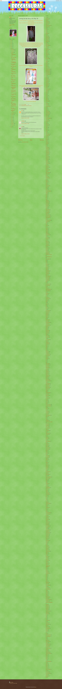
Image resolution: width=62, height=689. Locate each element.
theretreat (47, 598)
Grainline (47, 244)
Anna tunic (47, 26)
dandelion (47, 165)
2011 (11, 45)
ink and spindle (48, 290)
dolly (46, 183)
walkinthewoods (48, 644)
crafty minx (47, 151)
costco (46, 140)
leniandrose (47, 342)
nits (46, 417)
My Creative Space (13, 57)
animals (47, 24)
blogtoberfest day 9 (13, 92)
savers (46, 508)
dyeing (47, 193)
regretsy (47, 490)
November (12, 50)
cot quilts (47, 143)
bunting (47, 86)
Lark (46, 338)
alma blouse (47, 18)
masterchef (47, 371)
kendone (47, 317)
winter (47, 657)
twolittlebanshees (48, 636)
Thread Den (47, 605)
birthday (47, 63)
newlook (47, 413)
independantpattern (48, 289)
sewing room (47, 533)
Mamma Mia (47, 367)
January (12, 124)
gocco (46, 240)
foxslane (47, 228)
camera (47, 95)
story (46, 578)
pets (46, 454)
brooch (47, 82)
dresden (47, 187)
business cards (48, 89)
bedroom (47, 53)
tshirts (46, 625)
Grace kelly (47, 242)
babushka (47, 33)
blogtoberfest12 (48, 73)
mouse (47, 396)
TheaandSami (47, 596)
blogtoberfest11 (48, 71)
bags (46, 42)
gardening (47, 233)
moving (47, 400)
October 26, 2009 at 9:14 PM (25, 123)
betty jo (47, 57)
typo (46, 637)
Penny (46, 451)
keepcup (47, 315)
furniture (47, 230)
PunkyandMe (47, 474)
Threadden (47, 608)
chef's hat (47, 115)
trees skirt (47, 622)
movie (46, 399)
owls (46, 435)
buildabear (47, 85)
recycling (47, 486)
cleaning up (47, 124)
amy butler (47, 21)
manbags (47, 368)
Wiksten (47, 654)
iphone (47, 294)
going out (47, 241)
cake (46, 94)
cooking (47, 139)
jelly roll (47, 307)
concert (47, 136)
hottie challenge (48, 276)
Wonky (47, 658)
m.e (46, 360)
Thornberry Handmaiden (49, 602)
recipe (46, 484)
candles (47, 98)
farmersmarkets (48, 214)
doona (46, 184)
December (12, 49)
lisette (46, 350)
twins (46, 633)
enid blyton (47, 202)
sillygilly (47, 548)
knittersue (47, 326)
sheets (46, 539)
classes (47, 123)
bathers (47, 50)
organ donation (48, 433)
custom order (47, 163)
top (46, 616)
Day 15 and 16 (13, 75)
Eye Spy (47, 206)
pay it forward (48, 447)
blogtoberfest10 (48, 70)
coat (46, 131)
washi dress (47, 646)
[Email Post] (28, 104)
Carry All (47, 104)
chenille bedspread (48, 118)
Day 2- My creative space (13, 108)
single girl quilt (48, 551)
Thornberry (47, 600)
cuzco (46, 164)
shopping (47, 545)
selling (47, 520)
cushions (47, 161)
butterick (47, 90)
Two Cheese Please (48, 634)
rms (46, 498)
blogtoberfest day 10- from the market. (13, 88)
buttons (47, 91)
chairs (46, 108)
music (46, 403)
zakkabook (47, 675)
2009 (11, 48)
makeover (47, 366)
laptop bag (47, 335)
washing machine (48, 648)
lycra (46, 359)
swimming (47, 587)
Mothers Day (47, 395)
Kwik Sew (47, 333)
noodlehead (47, 420)
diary (46, 175)
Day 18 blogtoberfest (13, 71)
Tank (46, 590)
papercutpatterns (48, 441)
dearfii (47, 168)
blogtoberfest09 (23, 105)
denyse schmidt (48, 172)
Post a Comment (22, 135)
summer (47, 583)
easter (46, 196)
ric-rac (47, 495)
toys (46, 621)
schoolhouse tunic (48, 512)
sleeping (47, 557)
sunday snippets (48, 585)
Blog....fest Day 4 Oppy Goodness (13, 104)
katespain (47, 314)
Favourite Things (48, 216)
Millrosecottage (48, 387)
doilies (47, 180)
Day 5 (12, 102)
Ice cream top (47, 285)
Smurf (47, 561)
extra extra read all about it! (13, 100)
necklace (47, 408)
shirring (47, 541)
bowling (47, 78)
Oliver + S (47, 426)
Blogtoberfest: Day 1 (13, 111)
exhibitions (47, 205)
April (12, 120)
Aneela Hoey (47, 22)
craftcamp (47, 147)
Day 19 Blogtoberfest (13, 69)
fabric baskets (47, 209)
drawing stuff (47, 185)
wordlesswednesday (48, 661)
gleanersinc (47, 238)
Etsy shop (47, 204)
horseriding (47, 273)
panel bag (47, 438)
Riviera (47, 496)
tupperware (47, 626)
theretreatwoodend (48, 599)
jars (46, 305)
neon (46, 409)
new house (47, 412)
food (46, 224)
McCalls (47, 378)
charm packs (47, 111)
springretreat (47, 573)
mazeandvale (47, 375)
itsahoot (47, 299)
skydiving (47, 556)
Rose (22, 110)
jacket (46, 301)
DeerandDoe (47, 169)
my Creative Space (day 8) (13, 94)
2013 (11, 42)
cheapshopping (48, 112)
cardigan (47, 103)
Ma (46, 362)
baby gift (47, 36)
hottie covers (47, 277)
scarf (46, 510)
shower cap (47, 547)
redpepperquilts (48, 487)
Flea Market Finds (48, 220)
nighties (47, 416)
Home (31, 140)
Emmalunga (47, 201)
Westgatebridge (48, 652)
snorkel (47, 564)
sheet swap (47, 537)
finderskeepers (48, 217)
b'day (46, 32)
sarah (46, 506)
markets (47, 370)
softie (46, 569)
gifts (46, 236)
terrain (47, 595)
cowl (46, 144)
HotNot (47, 274)
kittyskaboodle (48, 325)
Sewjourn (47, 536)
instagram (47, 293)
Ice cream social (48, 284)
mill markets (47, 386)
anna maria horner (48, 25)
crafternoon (47, 148)
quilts (46, 480)
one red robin (47, 427)
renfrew (47, 491)
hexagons (47, 266)
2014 (11, 40)
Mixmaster (47, 388)
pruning (47, 472)
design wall (47, 173)
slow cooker (47, 560)
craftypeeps (47, 153)
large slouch (47, 337)
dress (46, 188)
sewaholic (47, 527)
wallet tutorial (48, 645)
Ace (46, 17)
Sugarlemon (47, 582)
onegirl (47, 429)
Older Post (42, 140)
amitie (46, 20)
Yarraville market (48, 669)
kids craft (47, 321)
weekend (47, 650)
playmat (47, 462)
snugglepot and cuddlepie (48, 566)
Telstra (47, 594)
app (46, 28)
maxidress (47, 372)
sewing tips (47, 535)
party (46, 442)
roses (46, 499)
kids (46, 318)
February (12, 123)
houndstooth (47, 280)
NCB (46, 407)
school (47, 511)
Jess (46, 309)
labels (46, 334)
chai (46, 107)
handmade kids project (49, 254)
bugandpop (47, 83)
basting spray (47, 49)
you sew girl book (48, 673)
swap (46, 586)
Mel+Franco (47, 379)
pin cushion (47, 457)
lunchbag (47, 358)
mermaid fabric (48, 383)
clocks (46, 126)
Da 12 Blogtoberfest (13, 83)
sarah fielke (47, 507)
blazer (46, 65)
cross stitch (47, 156)
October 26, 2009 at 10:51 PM (25, 133)
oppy (46, 431)
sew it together (48, 525)
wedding (47, 649)
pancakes (47, 437)
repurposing (47, 492)
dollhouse (47, 181)
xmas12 (47, 666)
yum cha (47, 674)
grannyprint (47, 245)
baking (47, 46)
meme (46, 382)
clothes (47, 127)
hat (46, 260)
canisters (47, 99)
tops (46, 617)
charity (47, 110)
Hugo (46, 281)
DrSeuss (47, 192)
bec (10, 17)
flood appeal (47, 221)
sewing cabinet (48, 529)
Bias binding (47, 58)
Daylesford (47, 167)
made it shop (47, 363)
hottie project (47, 278)
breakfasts (47, 81)
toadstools (47, 612)
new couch (47, 411)
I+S (46, 282)
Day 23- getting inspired (13, 64)
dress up (47, 189)
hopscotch (47, 272)
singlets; (47, 553)
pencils (47, 450)
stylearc (47, 581)
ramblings (47, 483)
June (12, 117)
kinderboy (47, 323)
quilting (47, 479)
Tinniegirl (47, 609)
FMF (46, 222)
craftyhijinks (47, 152)
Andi (22, 126)
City (46, 122)
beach (46, 51)
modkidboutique (48, 392)
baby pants (47, 37)
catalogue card (48, 106)
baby (46, 34)
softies (47, 570)
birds (46, 62)
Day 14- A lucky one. (13, 77)
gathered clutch (48, 234)
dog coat (47, 176)
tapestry (47, 591)
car (46, 102)
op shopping (47, 430)
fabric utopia (47, 210)
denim (46, 171)
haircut (47, 250)
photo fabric (47, 455)
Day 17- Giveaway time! (13, 73)
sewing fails (47, 531)
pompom (47, 466)
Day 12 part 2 (13, 81)
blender (47, 66)
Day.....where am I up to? (13, 67)
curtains (47, 160)
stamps (47, 575)
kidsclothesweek (48, 322)
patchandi (47, 443)
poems (47, 463)
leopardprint (47, 343)
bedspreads (47, 54)
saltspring (47, 502)
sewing (47, 528)
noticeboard (47, 425)
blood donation (48, 74)
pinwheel (47, 459)
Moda (46, 391)
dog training (47, 177)
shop (46, 544)
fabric (46, 208)
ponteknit (47, 467)
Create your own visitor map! (13, 683)
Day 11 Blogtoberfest (13, 85)
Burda (46, 87)
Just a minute (47, 311)
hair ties (47, 249)
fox (46, 226)
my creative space (48, 404)
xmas (46, 662)
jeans (46, 306)
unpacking (47, 640)
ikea (46, 286)
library (47, 346)
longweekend (47, 355)
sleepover (47, 559)
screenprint (47, 516)
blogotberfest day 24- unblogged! (13, 62)
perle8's (47, 453)
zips (46, 677)
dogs (46, 179)
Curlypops (47, 159)
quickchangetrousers (48, 476)
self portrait (47, 519)
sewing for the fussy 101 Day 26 (13, 59)
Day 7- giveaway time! (13, 97)
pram (46, 470)
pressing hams (48, 471)
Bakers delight (48, 45)
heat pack (47, 264)
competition (47, 135)
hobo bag (47, 268)
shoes (46, 543)
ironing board (47, 298)
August (12, 114)
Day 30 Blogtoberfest (13, 54)
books (46, 77)
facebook (47, 213)
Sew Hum (47, 524)
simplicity (47, 549)
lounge (47, 356)
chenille (47, 116)
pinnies (47, 458)
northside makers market (49, 421)
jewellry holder (48, 310)
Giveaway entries (13, 90)
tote (46, 618)
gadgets (47, 232)
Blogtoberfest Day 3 (13, 106)
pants (46, 439)
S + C (46, 500)
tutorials (47, 630)
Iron (46, 295)
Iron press (47, 297)
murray (47, 401)
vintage (47, 642)
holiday (47, 269)
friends (47, 229)
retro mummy (48, 494)
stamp (46, 574)
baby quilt (47, 38)
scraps (46, 515)
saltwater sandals (48, 503)
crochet (47, 155)
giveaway (47, 237)
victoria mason (48, 641)
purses (46, 475)
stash (46, 577)
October (12, 52)
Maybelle (47, 374)
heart (46, 262)
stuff (46, 579)
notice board (47, 423)
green (46, 246)
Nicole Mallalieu (48, 415)
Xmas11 (47, 665)
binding (47, 61)
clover (46, 128)
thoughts (47, 604)
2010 (11, 46)
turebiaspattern (48, 628)
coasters (47, 130)
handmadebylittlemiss (49, 256)
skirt (46, 555)
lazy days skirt (48, 339)
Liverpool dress (48, 354)
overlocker (47, 434)
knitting (47, 327)
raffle (46, 482)
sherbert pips (47, 540)
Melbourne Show (48, 380)
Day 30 (12, 55)
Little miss (27, 105)
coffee (46, 132)
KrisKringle (47, 331)
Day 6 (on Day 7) (13, 98)
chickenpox (47, 120)
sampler (47, 504)
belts (46, 55)
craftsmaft (47, 149)
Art (46, 30)
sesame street (47, 521)
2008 (11, 126)
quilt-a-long (47, 478)
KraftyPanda (47, 330)
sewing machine (48, 532)
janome (47, 303)
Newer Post (20, 140)
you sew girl (47, 671)
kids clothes (47, 319)
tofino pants (47, 613)
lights (46, 347)
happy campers (48, 258)
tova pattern (47, 620)
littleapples (47, 352)
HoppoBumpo (48, 270)
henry (46, 265)
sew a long (47, 523)
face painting (47, 212)
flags (46, 218)
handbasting (47, 253)
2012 (11, 43)
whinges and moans (48, 653)
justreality (47, 313)
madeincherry (48, 364)
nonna (46, 419)
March (12, 121)
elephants (47, 200)
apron (46, 29)
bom (46, 75)
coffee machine (48, 134)
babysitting (47, 41)
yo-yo (46, 670)
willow (47, 656)
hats (46, 261)
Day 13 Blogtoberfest (13, 79)
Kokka (47, 329)
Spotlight (30, 105)
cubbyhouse (47, 157)
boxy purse (47, 79)
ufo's (46, 638)
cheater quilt (47, 114)
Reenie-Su (47, 488)
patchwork (47, 445)
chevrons (47, 119)
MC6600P (47, 376)
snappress (47, 563)
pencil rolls (47, 449)
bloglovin (47, 67)
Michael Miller (48, 384)
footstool (47, 225)
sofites (46, 567)
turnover (47, 629)
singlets (47, 552)
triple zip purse (48, 624)
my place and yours (48, 405)
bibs (46, 59)
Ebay (46, 197)
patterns (47, 446)
